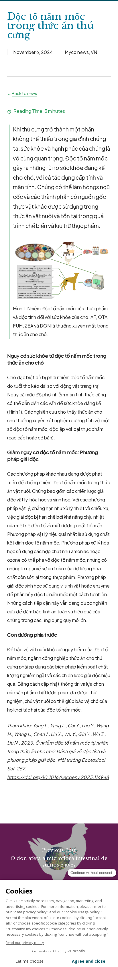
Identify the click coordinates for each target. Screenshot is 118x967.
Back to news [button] (24, 93)
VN (94, 52)
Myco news (77, 52)
